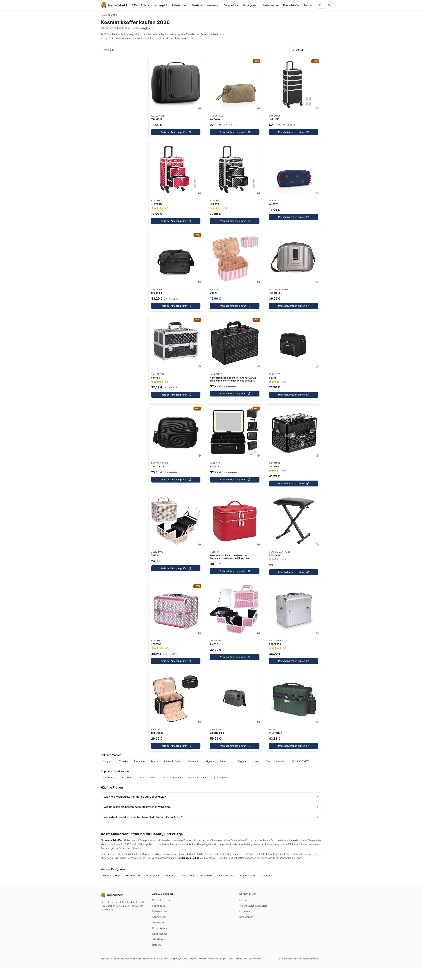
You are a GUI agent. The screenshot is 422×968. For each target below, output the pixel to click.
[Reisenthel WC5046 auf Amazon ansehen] (234, 84)
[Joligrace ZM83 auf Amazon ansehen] (176, 520)
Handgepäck (161, 5)
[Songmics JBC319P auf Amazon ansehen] (176, 609)
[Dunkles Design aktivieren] (329, 5)
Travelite (156, 289)
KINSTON (274, 729)
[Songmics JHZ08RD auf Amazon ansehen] (176, 169)
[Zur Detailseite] (199, 108)
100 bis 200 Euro (149, 777)
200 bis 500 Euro (173, 777)
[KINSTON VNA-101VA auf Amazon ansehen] (293, 698)
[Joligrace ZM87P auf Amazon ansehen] (234, 609)
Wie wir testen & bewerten (253, 905)
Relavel (214, 289)
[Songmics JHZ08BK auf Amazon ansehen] (234, 169)
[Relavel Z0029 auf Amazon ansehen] (234, 258)
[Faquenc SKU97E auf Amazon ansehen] (234, 432)
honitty (215, 552)
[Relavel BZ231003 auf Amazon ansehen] (176, 698)
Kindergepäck (250, 5)
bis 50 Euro (109, 777)
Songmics (275, 116)
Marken (308, 5)
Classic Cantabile (280, 552)
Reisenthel (216, 116)
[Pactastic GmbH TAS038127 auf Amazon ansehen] (176, 432)
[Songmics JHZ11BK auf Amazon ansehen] (293, 84)
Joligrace (157, 552)
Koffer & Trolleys (140, 5)
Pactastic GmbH (278, 289)
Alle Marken (158, 939)
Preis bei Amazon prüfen (174, 132)
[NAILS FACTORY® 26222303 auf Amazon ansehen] (293, 609)
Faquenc (215, 463)
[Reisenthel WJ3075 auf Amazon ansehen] (293, 169)
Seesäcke (197, 5)
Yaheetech (157, 374)
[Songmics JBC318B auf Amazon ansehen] (293, 432)
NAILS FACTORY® (278, 640)
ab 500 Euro (220, 777)
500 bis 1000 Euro (198, 777)
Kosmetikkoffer (291, 5)
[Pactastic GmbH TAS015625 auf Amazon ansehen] (293, 258)
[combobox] (305, 50)
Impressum (245, 911)
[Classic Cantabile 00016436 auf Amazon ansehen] (293, 520)
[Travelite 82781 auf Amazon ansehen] (293, 343)
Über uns (244, 900)
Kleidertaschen (270, 5)
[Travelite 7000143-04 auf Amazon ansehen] (234, 698)
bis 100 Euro (127, 777)
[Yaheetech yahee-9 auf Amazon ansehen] (176, 343)
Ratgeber (157, 944)
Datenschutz (246, 916)
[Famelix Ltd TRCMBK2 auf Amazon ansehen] (176, 84)
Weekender (213, 5)
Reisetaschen (179, 5)
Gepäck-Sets (231, 5)
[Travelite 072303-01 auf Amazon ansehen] (176, 258)
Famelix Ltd (158, 116)
